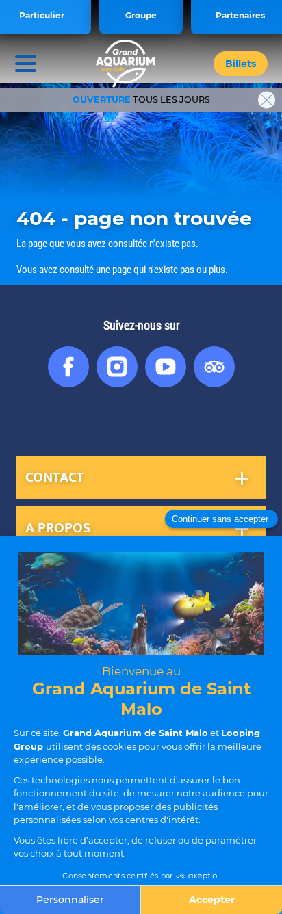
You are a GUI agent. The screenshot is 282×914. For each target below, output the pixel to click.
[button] (241, 63)
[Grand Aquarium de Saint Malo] (125, 64)
